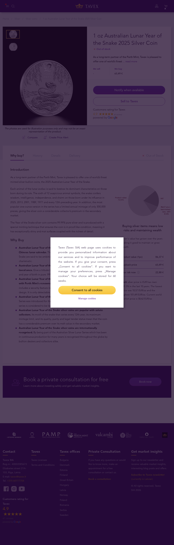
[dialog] (87, 272)
